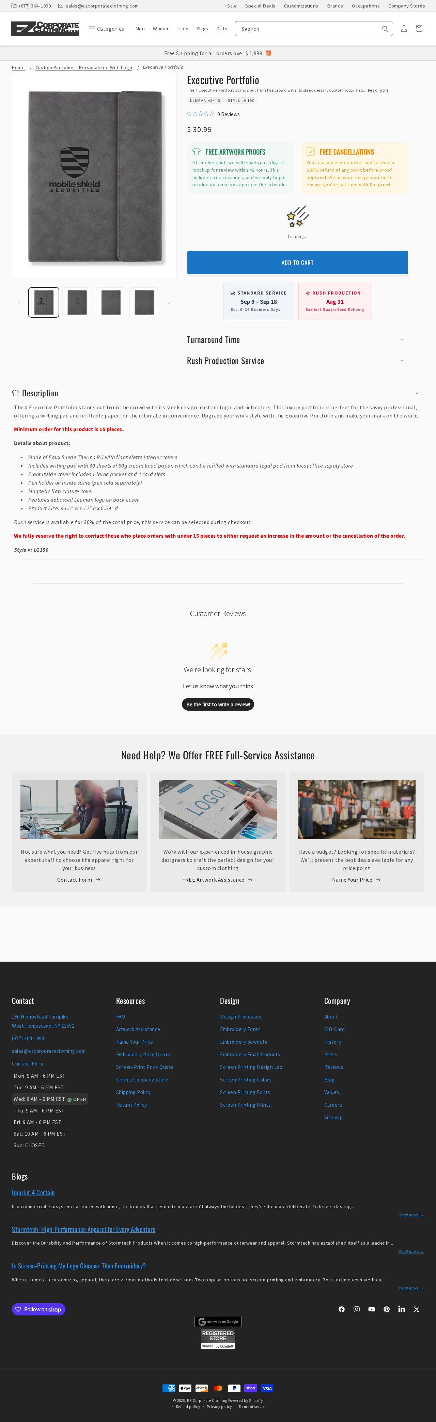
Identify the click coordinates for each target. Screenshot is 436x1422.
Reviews (334, 1067)
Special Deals (260, 6)
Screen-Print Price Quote (145, 1067)
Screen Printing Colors (245, 1079)
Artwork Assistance (138, 1029)
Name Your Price (352, 879)
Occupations (366, 6)
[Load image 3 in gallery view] (111, 302)
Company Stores (406, 6)
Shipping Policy (133, 1092)
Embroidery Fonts (240, 1029)
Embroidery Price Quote (143, 1054)
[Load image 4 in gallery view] (144, 302)
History (332, 1042)
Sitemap (333, 1117)
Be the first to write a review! (218, 704)
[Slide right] (169, 302)
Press (331, 1054)
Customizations (301, 6)
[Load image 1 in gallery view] (44, 302)
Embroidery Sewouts (243, 1042)
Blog (329, 1079)
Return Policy (131, 1105)
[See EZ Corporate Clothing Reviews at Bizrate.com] (218, 1347)
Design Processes (240, 1016)
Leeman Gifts (205, 100)
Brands (335, 6)
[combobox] (314, 28)
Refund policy (188, 1406)
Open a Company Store (142, 1079)
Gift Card (334, 1029)
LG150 (248, 100)
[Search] (385, 28)
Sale (232, 6)
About (331, 1016)
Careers (333, 1105)
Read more (378, 90)
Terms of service (253, 1406)
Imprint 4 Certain (33, 1192)
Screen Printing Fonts (245, 1092)
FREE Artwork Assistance (213, 879)
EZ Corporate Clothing (207, 1400)
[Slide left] (19, 302)
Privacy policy (219, 1406)
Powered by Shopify (245, 1400)
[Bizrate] (426, 1418)
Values (331, 1092)
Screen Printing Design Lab (251, 1067)
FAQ (120, 1016)
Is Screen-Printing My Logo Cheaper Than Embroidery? (79, 1265)
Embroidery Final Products (250, 1054)
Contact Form (74, 879)
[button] (105, 28)
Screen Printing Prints (245, 1105)
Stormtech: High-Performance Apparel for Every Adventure (84, 1229)
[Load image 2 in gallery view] (77, 302)
